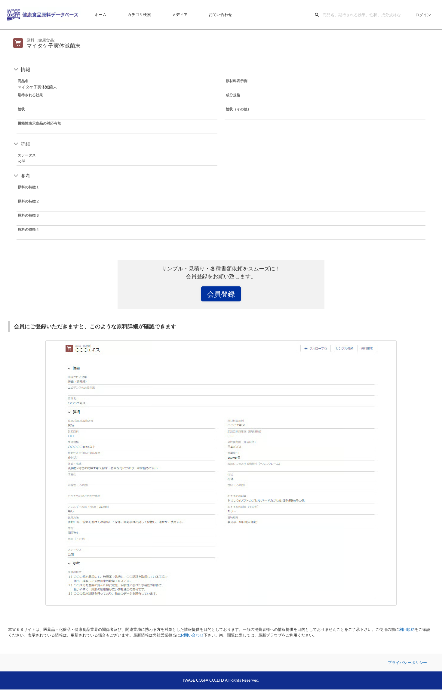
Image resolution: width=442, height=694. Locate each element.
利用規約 (407, 629)
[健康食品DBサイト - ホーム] (43, 14)
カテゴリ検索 (139, 14)
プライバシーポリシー (407, 662)
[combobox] (363, 14)
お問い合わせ (220, 14)
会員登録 (221, 294)
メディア (180, 14)
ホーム (100, 14)
